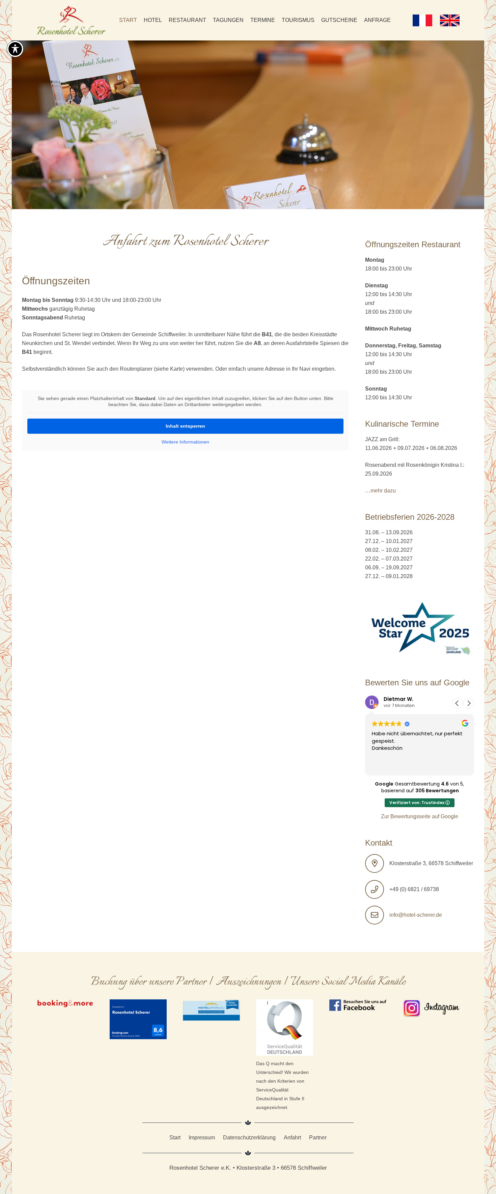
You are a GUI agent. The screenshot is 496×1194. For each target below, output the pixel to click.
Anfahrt (292, 1137)
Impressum (202, 1137)
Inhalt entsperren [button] (185, 426)
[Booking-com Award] (138, 1019)
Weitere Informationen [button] (185, 442)
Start (175, 1137)
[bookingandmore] (65, 1003)
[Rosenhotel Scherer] (71, 20)
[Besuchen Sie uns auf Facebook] (357, 1005)
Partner (318, 1137)
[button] (469, 703)
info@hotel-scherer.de (415, 915)
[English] (450, 20)
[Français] (423, 20)
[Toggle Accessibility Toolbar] (15, 49)
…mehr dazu (380, 490)
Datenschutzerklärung (249, 1137)
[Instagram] (431, 1008)
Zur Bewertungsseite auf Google (419, 816)
